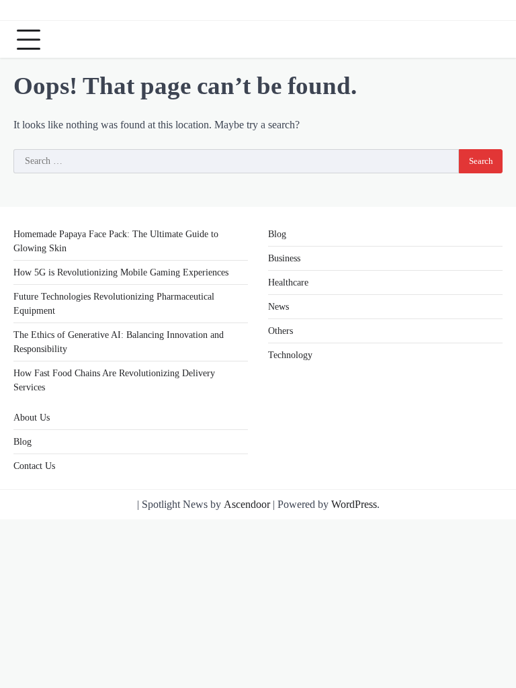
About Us (31, 418)
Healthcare (288, 282)
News (278, 307)
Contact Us (34, 466)
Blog (277, 234)
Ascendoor (247, 504)
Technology (290, 355)
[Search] (489, 40)
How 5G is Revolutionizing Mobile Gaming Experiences (120, 272)
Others (280, 331)
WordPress (354, 504)
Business (284, 258)
